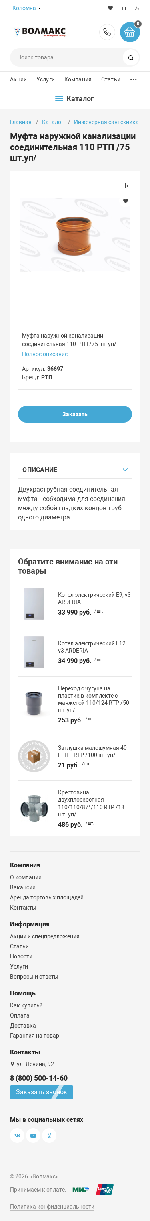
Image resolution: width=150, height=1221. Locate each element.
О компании (26, 877)
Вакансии (23, 887)
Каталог (53, 122)
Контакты (23, 907)
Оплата (20, 1015)
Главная (21, 122)
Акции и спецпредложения (45, 936)
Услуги (45, 79)
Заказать (75, 414)
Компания (78, 79)
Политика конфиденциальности (52, 1206)
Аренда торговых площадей (47, 897)
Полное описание (45, 354)
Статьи (110, 79)
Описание (39, 470)
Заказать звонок (41, 1092)
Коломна (24, 8)
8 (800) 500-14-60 (107, 32)
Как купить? (26, 1005)
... (133, 77)
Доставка (23, 1025)
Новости (21, 956)
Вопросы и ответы (34, 976)
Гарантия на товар (34, 1035)
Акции (18, 79)
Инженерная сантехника (106, 122)
